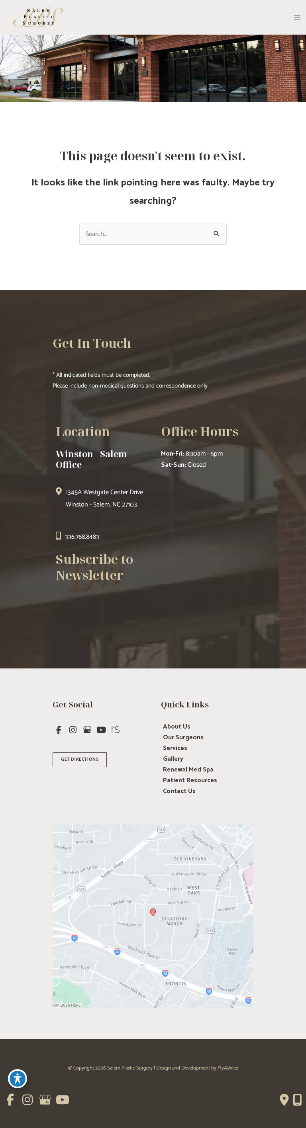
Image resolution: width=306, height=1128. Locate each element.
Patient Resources (190, 780)
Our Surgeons (183, 738)
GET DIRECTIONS (79, 759)
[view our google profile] (87, 729)
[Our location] (297, 1100)
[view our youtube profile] (101, 729)
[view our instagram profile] (73, 729)
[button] (80, 759)
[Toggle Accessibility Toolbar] (17, 1078)
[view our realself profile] (115, 729)
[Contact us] (284, 1100)
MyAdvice (228, 1068)
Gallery (173, 759)
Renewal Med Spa (188, 770)
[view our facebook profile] (59, 729)
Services (175, 748)
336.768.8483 (82, 537)
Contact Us (179, 791)
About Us (176, 727)
